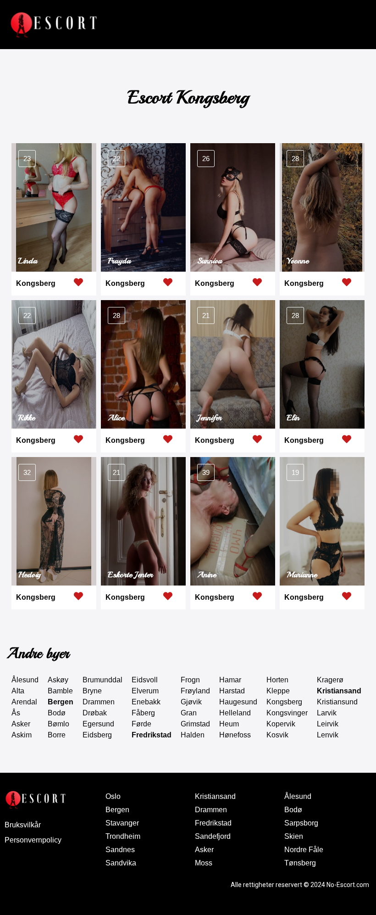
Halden (193, 735)
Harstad (232, 691)
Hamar (230, 680)
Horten (277, 680)
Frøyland (195, 691)
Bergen (60, 702)
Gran (189, 713)
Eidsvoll (145, 680)
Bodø (57, 713)
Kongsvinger (287, 713)
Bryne (92, 691)
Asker (20, 724)
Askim (21, 735)
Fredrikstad (151, 735)
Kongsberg (35, 283)
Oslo (113, 796)
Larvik (327, 713)
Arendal (24, 702)
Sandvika (120, 863)
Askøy (58, 680)
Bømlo (58, 724)
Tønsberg (300, 863)
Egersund (98, 724)
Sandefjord (213, 836)
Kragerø (330, 680)
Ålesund (25, 680)
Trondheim (122, 836)
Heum (229, 724)
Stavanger (122, 823)
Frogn (190, 680)
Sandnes (120, 850)
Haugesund (238, 702)
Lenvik (327, 735)
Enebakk (146, 702)
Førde (141, 724)
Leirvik (327, 724)
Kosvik (277, 735)
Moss (203, 863)
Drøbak (95, 713)
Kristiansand (339, 691)
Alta (17, 691)
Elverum (145, 691)
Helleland (235, 713)
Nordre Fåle (303, 850)
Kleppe (278, 691)
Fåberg (143, 713)
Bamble (60, 691)
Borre (57, 735)
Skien (293, 836)
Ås (15, 713)
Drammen (99, 702)
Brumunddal (102, 680)
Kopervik (280, 724)
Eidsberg (97, 735)
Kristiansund (337, 702)
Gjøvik (191, 702)
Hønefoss (235, 735)
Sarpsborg (301, 823)
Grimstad (195, 724)
